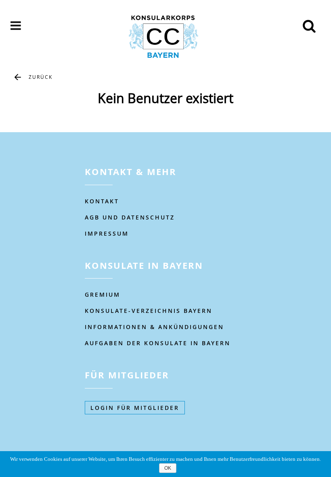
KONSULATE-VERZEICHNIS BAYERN (148, 310)
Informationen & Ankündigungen (154, 327)
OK (167, 468)
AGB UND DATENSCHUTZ (130, 217)
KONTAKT (102, 201)
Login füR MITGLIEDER (134, 408)
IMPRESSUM (107, 233)
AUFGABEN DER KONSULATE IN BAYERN (157, 343)
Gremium (102, 294)
